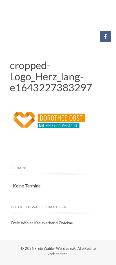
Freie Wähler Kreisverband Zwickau (42, 222)
